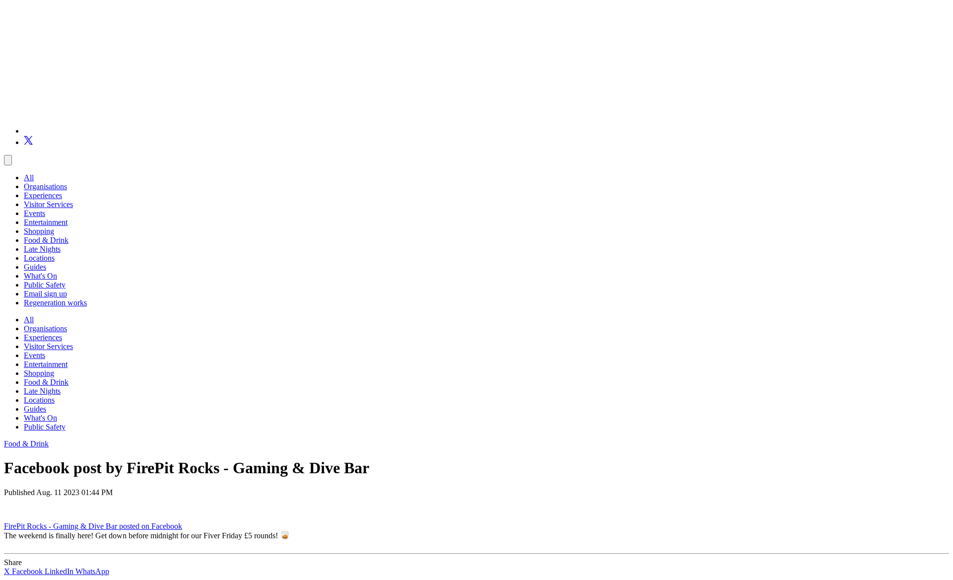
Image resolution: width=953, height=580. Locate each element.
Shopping (39, 231)
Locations (39, 258)
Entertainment (46, 222)
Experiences (43, 195)
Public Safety (45, 285)
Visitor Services (48, 204)
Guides (35, 267)
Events (34, 213)
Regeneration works (55, 302)
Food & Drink (46, 240)
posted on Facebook (150, 526)
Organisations (45, 186)
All (29, 177)
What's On (40, 276)
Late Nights (42, 249)
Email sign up (45, 294)
